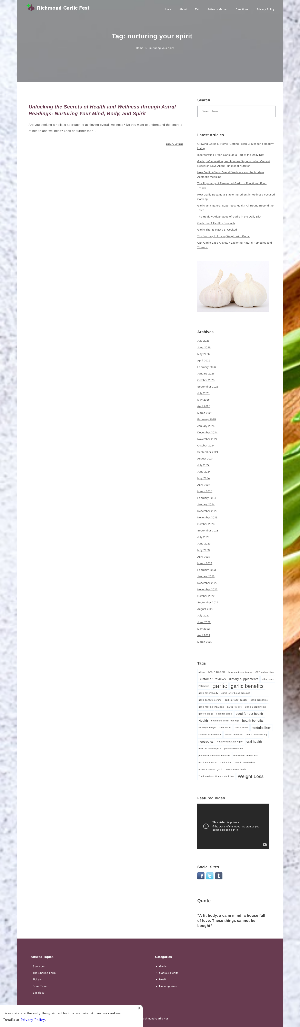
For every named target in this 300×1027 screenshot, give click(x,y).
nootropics (206, 741)
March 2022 (204, 641)
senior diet (226, 762)
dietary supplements (243, 679)
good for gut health (249, 714)
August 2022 (205, 609)
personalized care (233, 749)
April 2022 (203, 635)
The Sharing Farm (44, 972)
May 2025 (203, 399)
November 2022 (207, 589)
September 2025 (207, 386)
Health (203, 720)
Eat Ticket (39, 992)
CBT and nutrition (264, 672)
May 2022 (203, 628)
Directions (242, 9)
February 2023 (206, 569)
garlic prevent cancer (236, 700)
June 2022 (204, 622)
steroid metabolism (245, 762)
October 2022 (206, 595)
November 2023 (207, 517)
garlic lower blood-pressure (235, 693)
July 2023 (203, 537)
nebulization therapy (256, 734)
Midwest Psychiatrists (210, 734)
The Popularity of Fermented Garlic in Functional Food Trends (232, 185)
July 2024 (203, 465)
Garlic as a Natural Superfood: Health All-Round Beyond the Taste (235, 208)
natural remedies (233, 734)
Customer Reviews (212, 679)
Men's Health (241, 728)
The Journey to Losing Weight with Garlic (223, 236)
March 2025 (204, 412)
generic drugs (206, 714)
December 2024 (207, 432)
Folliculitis (204, 686)
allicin (202, 672)
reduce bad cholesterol (245, 755)
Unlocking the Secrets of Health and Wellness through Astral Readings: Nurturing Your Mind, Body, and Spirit (102, 110)
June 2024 (204, 471)
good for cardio (224, 714)
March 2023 (204, 563)
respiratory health (208, 762)
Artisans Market (217, 9)
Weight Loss (251, 776)
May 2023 (203, 550)
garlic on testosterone (210, 700)
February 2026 (206, 367)
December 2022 (207, 582)
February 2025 (206, 419)
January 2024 (206, 504)
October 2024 (206, 445)
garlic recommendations (211, 707)
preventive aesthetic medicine (214, 755)
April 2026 (203, 360)
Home (167, 9)
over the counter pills (210, 749)
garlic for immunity (208, 693)
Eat (197, 9)
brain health (216, 672)
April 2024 (203, 484)
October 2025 (206, 380)
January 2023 (206, 576)
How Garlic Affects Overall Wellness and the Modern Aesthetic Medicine (230, 174)
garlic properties (259, 700)
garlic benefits (247, 686)
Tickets (37, 979)
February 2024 (206, 497)
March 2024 (204, 491)
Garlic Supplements (255, 707)
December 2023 (207, 510)
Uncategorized (168, 986)
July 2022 (203, 615)
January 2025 (206, 425)
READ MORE (174, 144)
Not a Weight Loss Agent (230, 742)
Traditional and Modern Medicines (216, 776)
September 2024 (207, 452)
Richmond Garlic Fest (155, 1018)
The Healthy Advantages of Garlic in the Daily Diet (229, 216)
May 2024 (203, 478)
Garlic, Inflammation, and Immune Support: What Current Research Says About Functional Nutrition (233, 163)
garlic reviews (234, 707)
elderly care (268, 679)
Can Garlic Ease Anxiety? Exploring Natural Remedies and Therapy (234, 245)
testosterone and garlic (211, 769)
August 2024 (205, 458)
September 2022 (207, 602)
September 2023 (207, 530)
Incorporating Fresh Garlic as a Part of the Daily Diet (230, 154)
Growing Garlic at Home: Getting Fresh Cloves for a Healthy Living (235, 146)
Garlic (163, 966)
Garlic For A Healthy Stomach (216, 223)
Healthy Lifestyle (207, 728)
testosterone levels (236, 769)
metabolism (261, 728)
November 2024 (207, 439)
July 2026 (203, 340)
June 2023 (204, 543)
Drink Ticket (40, 986)
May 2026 (203, 354)
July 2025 (203, 393)
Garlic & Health (169, 972)
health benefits (253, 720)
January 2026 (206, 373)
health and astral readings (225, 721)
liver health (225, 728)
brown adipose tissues (240, 672)
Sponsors (39, 966)
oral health (254, 741)
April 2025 (203, 406)
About (183, 9)
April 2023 (203, 556)
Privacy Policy (265, 9)
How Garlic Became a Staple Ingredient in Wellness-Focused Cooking (236, 197)
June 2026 (204, 347)
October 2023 (206, 524)
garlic (219, 686)
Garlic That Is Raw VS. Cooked (217, 229)
